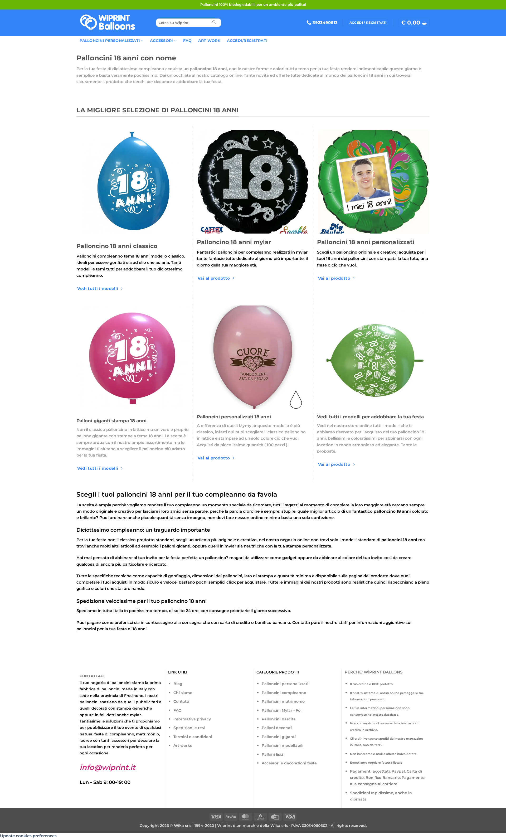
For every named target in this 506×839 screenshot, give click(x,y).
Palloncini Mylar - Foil (282, 710)
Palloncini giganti (279, 736)
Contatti (181, 701)
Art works (182, 745)
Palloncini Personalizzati (110, 40)
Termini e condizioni (192, 736)
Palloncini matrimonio (283, 701)
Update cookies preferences (28, 835)
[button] (414, 22)
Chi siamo (182, 692)
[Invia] (214, 22)
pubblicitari (147, 702)
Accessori (161, 40)
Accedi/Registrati (247, 40)
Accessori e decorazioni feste (289, 763)
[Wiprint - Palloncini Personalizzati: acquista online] (107, 22)
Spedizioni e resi (189, 727)
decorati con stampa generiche (121, 708)
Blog (177, 683)
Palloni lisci (272, 754)
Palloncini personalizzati (285, 683)
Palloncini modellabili (282, 745)
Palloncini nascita (279, 719)
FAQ (187, 40)
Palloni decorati (277, 727)
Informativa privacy (192, 719)
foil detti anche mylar (120, 714)
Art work (209, 40)
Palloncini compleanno (284, 692)
